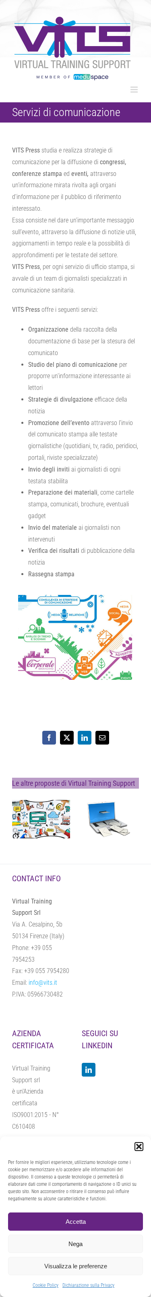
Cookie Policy (45, 1285)
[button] (139, 1147)
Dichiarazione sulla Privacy (88, 1285)
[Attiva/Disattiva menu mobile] (134, 89)
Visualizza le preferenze (75, 1266)
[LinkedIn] (88, 1070)
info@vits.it (43, 982)
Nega (75, 1243)
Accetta (76, 1221)
